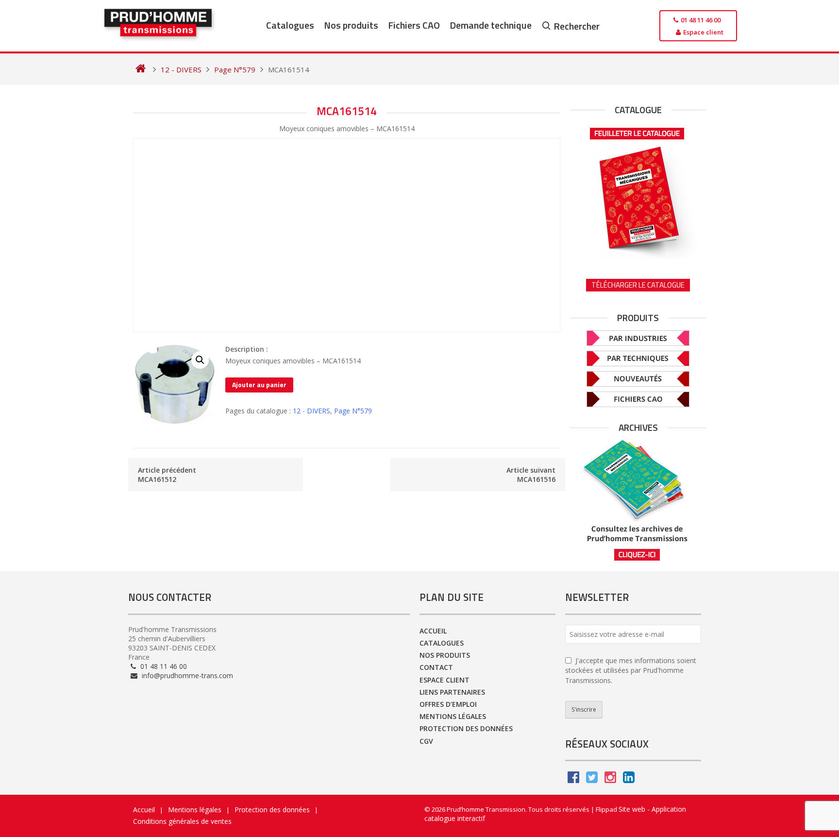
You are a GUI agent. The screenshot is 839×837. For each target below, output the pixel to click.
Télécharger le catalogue (638, 284)
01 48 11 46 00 (162, 666)
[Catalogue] (638, 190)
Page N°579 (353, 410)
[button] (200, 360)
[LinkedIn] (629, 779)
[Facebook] (573, 779)
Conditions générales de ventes (182, 821)
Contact (436, 667)
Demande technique (491, 25)
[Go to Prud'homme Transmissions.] (140, 69)
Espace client (445, 679)
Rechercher (577, 26)
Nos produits (351, 25)
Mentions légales (453, 716)
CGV (426, 741)
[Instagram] (610, 779)
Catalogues (290, 25)
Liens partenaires (452, 692)
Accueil (433, 630)
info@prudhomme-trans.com (186, 675)
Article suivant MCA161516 (530, 474)
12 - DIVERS (311, 410)
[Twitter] (592, 779)
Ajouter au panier (259, 384)
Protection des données (466, 728)
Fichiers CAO (414, 25)
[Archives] (638, 500)
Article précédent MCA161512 (167, 474)
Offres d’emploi (448, 704)
